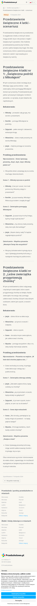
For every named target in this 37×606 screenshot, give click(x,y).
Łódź (20, 502)
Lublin (4, 505)
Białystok (4, 515)
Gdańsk (4, 502)
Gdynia (4, 510)
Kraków (21, 497)
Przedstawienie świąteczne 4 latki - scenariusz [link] (17, 10)
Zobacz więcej (23, 515)
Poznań (21, 500)
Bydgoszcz (22, 505)
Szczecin (21, 508)
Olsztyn (21, 513)
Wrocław (4, 500)
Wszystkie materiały (13, 481)
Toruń (21, 510)
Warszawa (5, 497)
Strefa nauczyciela (13, 8)
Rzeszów (4, 513)
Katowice (4, 508)
